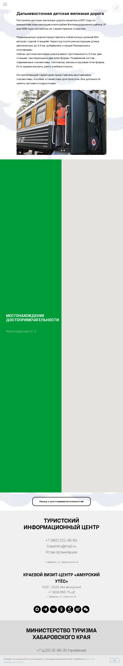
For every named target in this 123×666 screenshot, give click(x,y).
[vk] (53, 609)
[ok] (61, 609)
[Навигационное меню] (5, 4)
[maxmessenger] (37, 609)
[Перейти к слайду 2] (61, 150)
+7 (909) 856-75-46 (61, 592)
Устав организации (61, 552)
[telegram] (45, 609)
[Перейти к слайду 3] (64, 150)
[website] (69, 609)
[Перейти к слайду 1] (58, 150)
